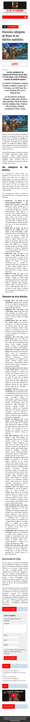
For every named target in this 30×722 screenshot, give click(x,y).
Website (6, 645)
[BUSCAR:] (15, 20)
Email (5, 640)
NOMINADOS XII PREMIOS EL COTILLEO (14, 680)
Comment (6, 623)
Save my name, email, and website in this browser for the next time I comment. (14, 651)
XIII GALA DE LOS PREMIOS (10, 671)
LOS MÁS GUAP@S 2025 (9, 676)
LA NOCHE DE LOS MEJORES (10, 678)
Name (5, 635)
